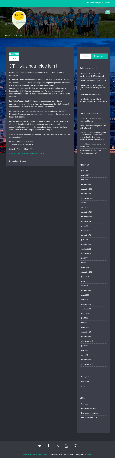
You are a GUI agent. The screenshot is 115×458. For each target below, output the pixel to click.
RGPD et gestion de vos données (35, 455)
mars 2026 (85, 175)
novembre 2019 (87, 304)
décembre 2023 (87, 235)
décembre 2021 (87, 272)
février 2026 (85, 180)
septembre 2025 (87, 198)
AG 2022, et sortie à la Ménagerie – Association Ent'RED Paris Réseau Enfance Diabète (93, 135)
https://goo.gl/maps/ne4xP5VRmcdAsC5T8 (26, 153)
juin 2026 (84, 170)
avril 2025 (84, 207)
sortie (24, 161)
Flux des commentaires (89, 413)
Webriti (89, 455)
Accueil (7, 36)
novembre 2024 (87, 217)
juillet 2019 (85, 313)
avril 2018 (84, 355)
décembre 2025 (87, 184)
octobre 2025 (86, 194)
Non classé (85, 382)
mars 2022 (85, 267)
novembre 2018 (87, 336)
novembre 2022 (87, 244)
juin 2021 (84, 281)
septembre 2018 (87, 341)
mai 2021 (84, 286)
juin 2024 (84, 226)
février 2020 (85, 300)
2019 (15, 36)
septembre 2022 (87, 253)
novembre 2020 (87, 290)
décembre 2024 (87, 212)
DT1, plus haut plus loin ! (33, 66)
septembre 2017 (87, 364)
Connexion (85, 404)
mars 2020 (85, 295)
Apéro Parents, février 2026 (91, 94)
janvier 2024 (85, 230)
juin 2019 (84, 318)
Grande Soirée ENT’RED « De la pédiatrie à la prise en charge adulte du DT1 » (93, 87)
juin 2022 (84, 258)
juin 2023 (84, 240)
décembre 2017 (87, 360)
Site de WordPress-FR (89, 418)
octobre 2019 (86, 309)
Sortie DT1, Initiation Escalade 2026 (93, 81)
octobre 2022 (86, 249)
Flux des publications (88, 408)
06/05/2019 (14, 54)
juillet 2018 (85, 346)
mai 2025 (84, 203)
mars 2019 (85, 327)
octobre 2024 (86, 221)
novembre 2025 (87, 189)
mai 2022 (84, 263)
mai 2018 (84, 350)
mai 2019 (84, 323)
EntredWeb (14, 161)
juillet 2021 (85, 277)
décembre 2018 (87, 332)
